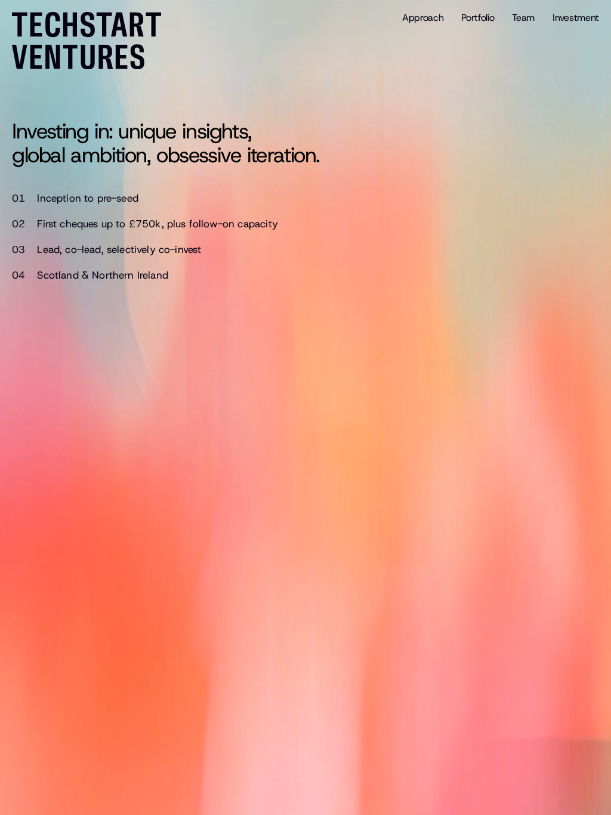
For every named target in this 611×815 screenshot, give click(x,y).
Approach (422, 17)
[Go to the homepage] (92, 40)
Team (523, 17)
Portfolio (477, 17)
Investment (576, 17)
